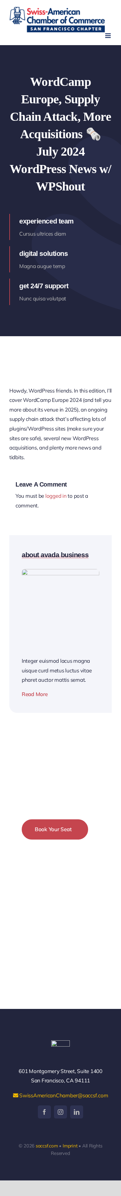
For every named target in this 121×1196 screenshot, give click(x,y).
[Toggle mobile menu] (108, 35)
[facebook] (44, 1111)
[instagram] (60, 1111)
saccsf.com (47, 1146)
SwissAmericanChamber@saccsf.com (63, 1095)
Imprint (70, 1146)
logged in (56, 495)
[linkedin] (76, 1111)
